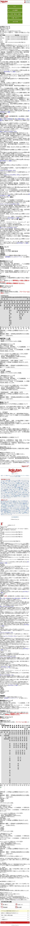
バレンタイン (23, 495)
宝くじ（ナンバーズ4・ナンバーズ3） (14, 513)
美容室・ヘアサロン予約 (14, 503)
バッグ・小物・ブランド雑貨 (10, 481)
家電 (8, 487)
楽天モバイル (18, 511)
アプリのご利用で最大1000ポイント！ (10, 911)
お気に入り (20, 904)
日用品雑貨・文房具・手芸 (9, 489)
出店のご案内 (17, 476)
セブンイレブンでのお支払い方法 (9, 204)
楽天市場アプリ (19, 475)
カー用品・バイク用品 (10, 484)
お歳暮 (24, 496)
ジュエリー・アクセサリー (22, 481)
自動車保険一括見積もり (7, 510)
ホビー (2, 488)
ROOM (13, 511)
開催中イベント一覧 (10, 495)
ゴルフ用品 (11, 491)
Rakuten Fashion (4, 506)
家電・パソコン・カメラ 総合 (14, 480)
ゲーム (22, 487)
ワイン (19, 485)
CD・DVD (12, 487)
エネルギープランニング (17, 508)
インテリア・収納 (17, 488)
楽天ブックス (18, 491)
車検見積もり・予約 (16, 502)
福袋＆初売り (17, 495)
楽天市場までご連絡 (9, 71)
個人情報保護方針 (15, 517)
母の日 (5, 496)
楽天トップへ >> (15, 473)
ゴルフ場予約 (6, 502)
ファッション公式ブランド (12, 493)
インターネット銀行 (16, 510)
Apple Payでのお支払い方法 (8, 170)
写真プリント (5, 503)
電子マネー (23, 507)
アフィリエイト (17, 506)
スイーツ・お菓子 (21, 484)
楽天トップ (3, 475)
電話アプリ (21, 512)
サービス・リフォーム (8, 488)
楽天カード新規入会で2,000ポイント (9, 913)
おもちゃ (26, 487)
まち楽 (12, 494)
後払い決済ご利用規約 (6, 119)
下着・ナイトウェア (7, 482)
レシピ (10, 502)
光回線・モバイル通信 (18, 486)
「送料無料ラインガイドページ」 (13, 257)
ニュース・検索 (24, 510)
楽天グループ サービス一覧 (6, 514)
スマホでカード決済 (8, 508)
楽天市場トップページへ (7, 922)
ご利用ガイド (4, 919)
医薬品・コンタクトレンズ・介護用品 (12, 483)
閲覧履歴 (5, 907)
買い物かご (5, 904)
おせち (4, 497)
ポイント (24, 491)
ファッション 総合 (4, 480)
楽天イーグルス (25, 513)
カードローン (10, 507)
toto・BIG (4, 513)
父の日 (8, 496)
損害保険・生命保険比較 (20, 509)
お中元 (11, 496)
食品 (16, 484)
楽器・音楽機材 (17, 487)
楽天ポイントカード (15, 505)
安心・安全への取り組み (7, 915)
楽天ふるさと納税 (17, 494)
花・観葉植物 (3, 490)
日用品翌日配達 (25, 494)
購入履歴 (19, 907)
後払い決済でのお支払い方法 (8, 131)
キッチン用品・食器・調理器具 (21, 489)
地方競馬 (9, 506)
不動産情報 (6, 511)
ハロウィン (20, 496)
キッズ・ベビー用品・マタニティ (18, 482)
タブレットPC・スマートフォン (7, 486)
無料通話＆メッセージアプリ (12, 512)
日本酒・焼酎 (14, 485)
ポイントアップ (21, 493)
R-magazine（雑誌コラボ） (22, 492)
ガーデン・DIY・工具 (11, 490)
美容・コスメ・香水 (24, 483)
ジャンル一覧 (12, 475)
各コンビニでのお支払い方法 (8, 227)
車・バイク (3, 484)
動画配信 (25, 512)
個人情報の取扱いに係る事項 (19, 598)
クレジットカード (17, 507)
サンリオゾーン (7, 494)
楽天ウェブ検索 (13, 492)
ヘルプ (2, 917)
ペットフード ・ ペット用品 (21, 490)
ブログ (10, 511)
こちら (27, 462)
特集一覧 (7, 475)
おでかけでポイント (23, 505)
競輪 (13, 506)
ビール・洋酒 (8, 485)
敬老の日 (15, 496)
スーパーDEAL (26, 475)
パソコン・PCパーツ (25, 485)
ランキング (12, 476)
